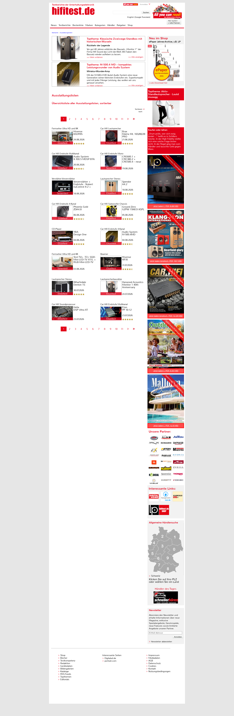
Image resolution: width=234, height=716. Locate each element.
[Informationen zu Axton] (178, 437)
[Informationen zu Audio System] (166, 437)
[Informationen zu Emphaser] (178, 444)
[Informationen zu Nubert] (166, 469)
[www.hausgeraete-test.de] (166, 503)
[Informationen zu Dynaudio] (166, 444)
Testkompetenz (67, 660)
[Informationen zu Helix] (166, 456)
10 (116, 119)
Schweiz (155, 575)
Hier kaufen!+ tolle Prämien (174, 22)
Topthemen (65, 676)
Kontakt (152, 668)
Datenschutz (154, 663)
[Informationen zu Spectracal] (166, 475)
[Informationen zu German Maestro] (178, 450)
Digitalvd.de (110, 658)
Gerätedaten (66, 666)
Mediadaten (154, 658)
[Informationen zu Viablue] (154, 481)
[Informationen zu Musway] (154, 469)
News (54, 25)
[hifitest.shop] (164, 517)
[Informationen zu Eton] (166, 450)
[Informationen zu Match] (166, 462)
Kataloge (64, 671)
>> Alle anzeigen (135, 57)
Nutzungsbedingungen (159, 671)
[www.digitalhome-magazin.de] (154, 503)
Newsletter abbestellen (161, 641)
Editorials (64, 679)
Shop (130, 25)
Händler (111, 25)
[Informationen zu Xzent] (166, 481)
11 (122, 119)
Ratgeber (121, 25)
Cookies (152, 666)
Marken (89, 25)
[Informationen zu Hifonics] (178, 456)
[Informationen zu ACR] (154, 437)
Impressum (154, 655)
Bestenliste (78, 25)
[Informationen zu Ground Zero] (154, 456)
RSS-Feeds (65, 674)
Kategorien (100, 25)
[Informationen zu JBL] (154, 462)
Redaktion (65, 663)
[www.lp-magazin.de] (154, 517)
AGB (150, 660)
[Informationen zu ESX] (154, 450)
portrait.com (110, 660)
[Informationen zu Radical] (154, 475)
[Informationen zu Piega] (178, 469)
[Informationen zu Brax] (154, 444)
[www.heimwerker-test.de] (178, 503)
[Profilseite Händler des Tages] (166, 603)
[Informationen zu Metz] (178, 462)
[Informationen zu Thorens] (178, 475)
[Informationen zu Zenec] (178, 481)
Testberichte (65, 25)
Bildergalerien (67, 668)
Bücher (63, 658)
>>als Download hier (158, 83)
